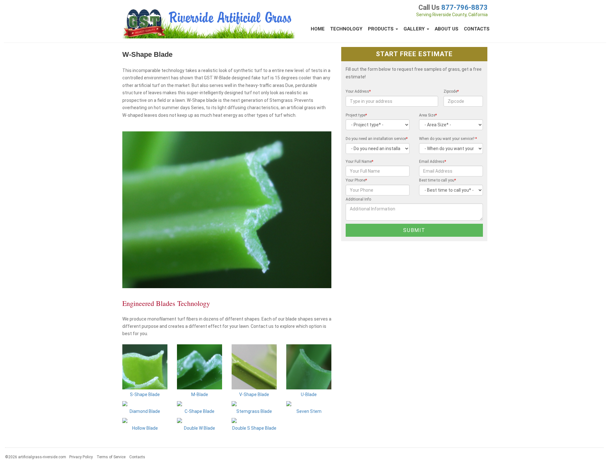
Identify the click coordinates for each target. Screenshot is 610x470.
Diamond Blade (145, 411)
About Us (446, 28)
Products (381, 28)
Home (318, 28)
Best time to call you (437, 180)
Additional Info (358, 199)
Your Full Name (359, 161)
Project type (356, 115)
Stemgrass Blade (254, 411)
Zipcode (451, 91)
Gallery (414, 28)
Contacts (477, 28)
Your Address (358, 91)
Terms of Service (111, 457)
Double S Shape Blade (254, 428)
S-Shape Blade (145, 394)
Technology (346, 28)
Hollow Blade (145, 428)
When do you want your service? (448, 138)
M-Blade (199, 394)
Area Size (428, 115)
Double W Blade (199, 428)
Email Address (432, 161)
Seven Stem (309, 411)
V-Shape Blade (254, 394)
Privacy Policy (81, 457)
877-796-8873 (464, 7)
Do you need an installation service (377, 138)
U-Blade (309, 394)
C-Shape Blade (199, 411)
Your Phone (356, 180)
